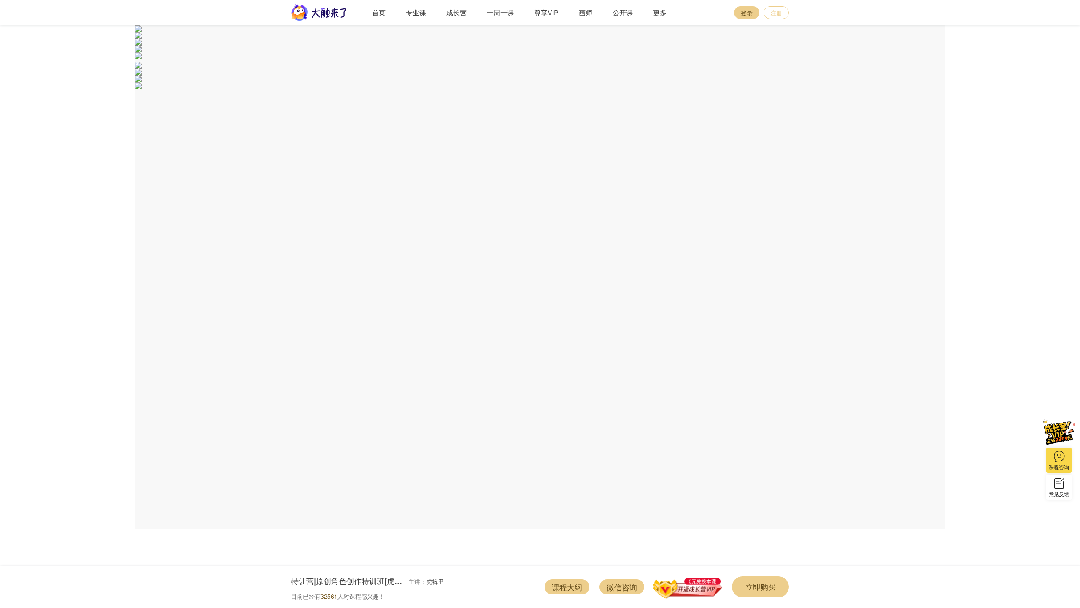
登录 (747, 12)
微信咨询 (622, 586)
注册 (776, 12)
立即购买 (760, 586)
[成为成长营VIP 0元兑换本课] (688, 587)
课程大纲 (567, 586)
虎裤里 (435, 581)
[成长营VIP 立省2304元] (1059, 431)
